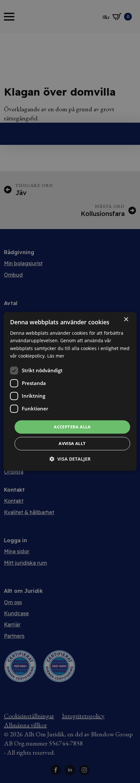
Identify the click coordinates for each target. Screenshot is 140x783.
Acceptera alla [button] (72, 427)
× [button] (125, 319)
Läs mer (55, 356)
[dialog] (70, 391)
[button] (70, 459)
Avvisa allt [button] (72, 444)
